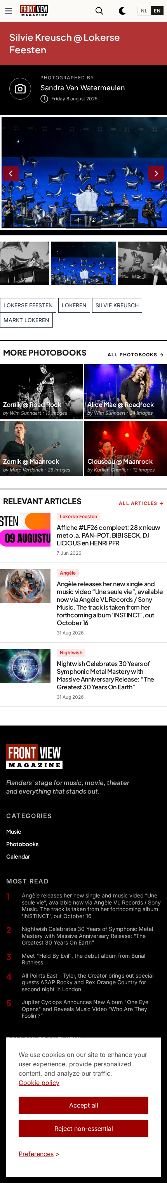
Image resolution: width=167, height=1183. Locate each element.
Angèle (68, 573)
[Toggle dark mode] (122, 11)
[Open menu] (8, 10)
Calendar (18, 856)
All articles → (141, 503)
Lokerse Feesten (78, 516)
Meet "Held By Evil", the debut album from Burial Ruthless (83, 959)
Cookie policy (39, 1083)
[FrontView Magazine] (34, 756)
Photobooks (22, 843)
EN (157, 11)
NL (144, 11)
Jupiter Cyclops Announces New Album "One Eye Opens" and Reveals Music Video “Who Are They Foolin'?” (85, 1009)
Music (13, 831)
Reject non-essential (83, 1128)
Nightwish (71, 652)
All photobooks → (136, 355)
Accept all (83, 1105)
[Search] (99, 11)
